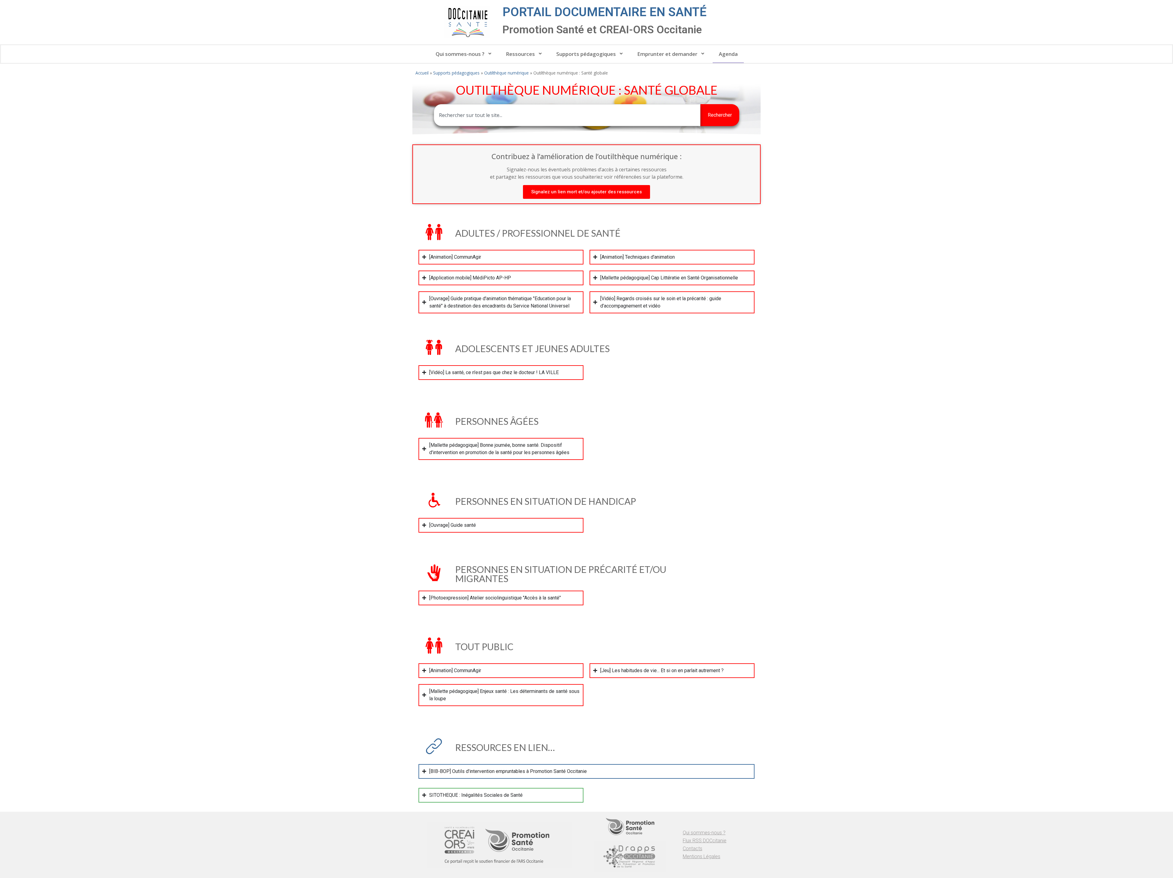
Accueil (422, 73)
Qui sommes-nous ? (460, 53)
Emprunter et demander (667, 53)
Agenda (728, 53)
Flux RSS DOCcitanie (704, 840)
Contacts (692, 848)
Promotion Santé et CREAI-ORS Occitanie (602, 30)
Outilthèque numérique (506, 73)
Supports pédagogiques (586, 53)
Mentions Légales (701, 856)
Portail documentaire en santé (604, 12)
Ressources (520, 53)
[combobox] (567, 115)
